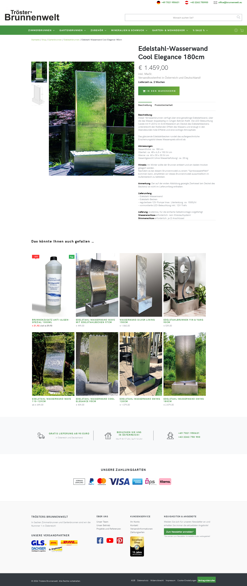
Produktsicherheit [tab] (164, 104)
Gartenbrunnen (55, 39)
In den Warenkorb (161, 91)
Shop (44, 39)
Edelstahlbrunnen (71, 39)
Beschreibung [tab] (145, 104)
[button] (53, 30)
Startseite (35, 39)
